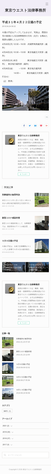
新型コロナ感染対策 (11, 217)
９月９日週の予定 (10, 240)
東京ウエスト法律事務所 (25, 10)
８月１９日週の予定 (24, 389)
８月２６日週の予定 (24, 377)
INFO (7, 411)
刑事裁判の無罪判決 (11, 194)
